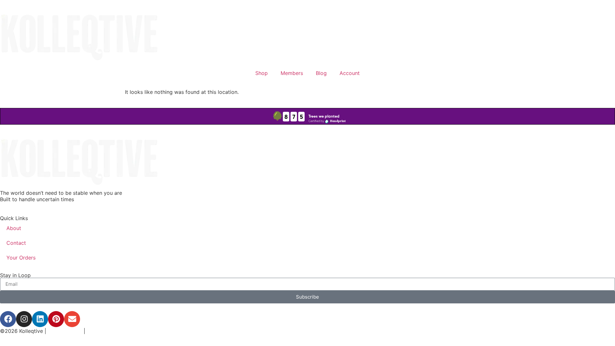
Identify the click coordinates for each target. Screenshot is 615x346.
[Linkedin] (40, 319)
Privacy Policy (65, 331)
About (13, 228)
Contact (16, 243)
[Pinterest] (56, 319)
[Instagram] (24, 319)
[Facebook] (8, 319)
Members (292, 73)
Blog (321, 73)
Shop (261, 73)
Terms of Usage (105, 331)
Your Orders (21, 257)
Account (350, 73)
